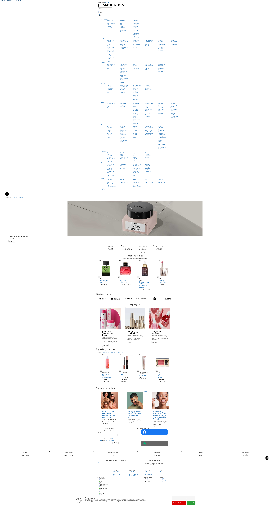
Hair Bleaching (174, 105)
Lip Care (172, 40)
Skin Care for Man (137, 164)
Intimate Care (110, 88)
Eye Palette (122, 138)
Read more (105, 423)
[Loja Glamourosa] (135, 5)
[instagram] (99, 462)
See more (105, 345)
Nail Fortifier (135, 129)
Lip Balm (109, 134)
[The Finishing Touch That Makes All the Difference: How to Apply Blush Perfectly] (160, 400)
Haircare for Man (111, 164)
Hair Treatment (136, 103)
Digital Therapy (148, 46)
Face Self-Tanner (162, 181)
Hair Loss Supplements (135, 97)
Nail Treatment (161, 68)
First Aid (109, 86)
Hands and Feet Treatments (161, 64)
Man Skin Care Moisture (136, 166)
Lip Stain (109, 136)
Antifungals (122, 92)
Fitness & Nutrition (137, 85)
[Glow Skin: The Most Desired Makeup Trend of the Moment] (109, 400)
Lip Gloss (109, 129)
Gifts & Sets (122, 20)
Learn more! (12, 242)
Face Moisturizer (123, 46)
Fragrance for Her (137, 160)
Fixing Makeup (161, 127)
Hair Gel (160, 110)
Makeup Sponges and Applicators (149, 131)
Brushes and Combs (148, 105)
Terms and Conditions (110, 440)
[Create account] (99, 14)
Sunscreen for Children (136, 183)
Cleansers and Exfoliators (136, 40)
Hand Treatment (161, 69)
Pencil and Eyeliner (122, 132)
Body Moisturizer (123, 77)
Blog (161, 471)
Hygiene (109, 85)
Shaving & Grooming (147, 164)
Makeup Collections (109, 26)
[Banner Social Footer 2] (154, 443)
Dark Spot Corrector (109, 43)
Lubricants (147, 86)
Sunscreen (109, 179)
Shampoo (109, 107)
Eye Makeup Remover (122, 142)
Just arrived (103, 191)
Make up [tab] (99, 352)
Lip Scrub (109, 130)
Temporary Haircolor (173, 111)
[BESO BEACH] (115, 299)
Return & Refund (148, 474)
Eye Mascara (123, 134)
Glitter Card (147, 473)
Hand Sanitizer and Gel (110, 91)
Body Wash (135, 65)
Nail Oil (134, 127)
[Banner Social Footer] (154, 432)
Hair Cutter (147, 116)
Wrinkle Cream (110, 51)
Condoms (147, 88)
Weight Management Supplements (135, 91)
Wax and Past (161, 107)
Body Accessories (111, 64)
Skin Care (103, 38)
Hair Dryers (147, 107)
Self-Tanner (160, 179)
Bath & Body (103, 62)
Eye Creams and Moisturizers (161, 48)
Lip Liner (109, 131)
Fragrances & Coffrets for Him (136, 36)
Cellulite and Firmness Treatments (122, 67)
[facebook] (101, 462)
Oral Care (109, 89)
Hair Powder (160, 113)
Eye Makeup (160, 40)
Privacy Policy (116, 475)
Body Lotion (109, 161)
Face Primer (160, 150)
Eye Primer (122, 137)
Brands (102, 188)
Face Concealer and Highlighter (161, 135)
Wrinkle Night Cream (110, 53)
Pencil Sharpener (149, 129)
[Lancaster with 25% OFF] (135, 318)
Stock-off (103, 189)
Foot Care (160, 67)
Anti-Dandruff (135, 109)
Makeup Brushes (149, 133)
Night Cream (123, 44)
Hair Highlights (174, 109)
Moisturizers (122, 40)
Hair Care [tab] (113, 352)
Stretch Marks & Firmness (148, 67)
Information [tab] (21, 197)
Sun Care (103, 178)
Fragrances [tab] (106, 352)
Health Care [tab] (120, 352)
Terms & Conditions (117, 474)
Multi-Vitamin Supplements (135, 100)
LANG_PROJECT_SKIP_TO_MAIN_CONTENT (10, 0)
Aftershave (109, 157)
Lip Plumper (110, 133)
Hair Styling (160, 103)
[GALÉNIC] (128, 299)
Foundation (160, 133)
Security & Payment (133, 474)
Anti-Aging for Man (137, 168)
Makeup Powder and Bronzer (161, 145)
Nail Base (135, 133)
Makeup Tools (148, 126)
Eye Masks (160, 50)
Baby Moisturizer (149, 65)
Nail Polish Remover (135, 136)
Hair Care (103, 102)
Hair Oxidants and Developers (175, 117)
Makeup (102, 124)
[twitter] (102, 462)
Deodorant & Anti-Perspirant (124, 71)
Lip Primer (109, 127)
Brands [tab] (15, 197)
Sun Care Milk (136, 185)
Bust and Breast (123, 81)
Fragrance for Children (148, 156)
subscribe (115, 442)
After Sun (147, 179)
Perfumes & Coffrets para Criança (135, 30)
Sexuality (147, 85)
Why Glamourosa (117, 473)
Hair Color (173, 103)
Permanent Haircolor (173, 114)
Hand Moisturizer (161, 71)
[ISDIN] (167, 299)
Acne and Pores (110, 46)
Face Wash (135, 47)
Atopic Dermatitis (123, 86)
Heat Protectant (136, 112)
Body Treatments (123, 64)
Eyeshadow (122, 127)
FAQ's (161, 473)
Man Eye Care (136, 172)
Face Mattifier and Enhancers (162, 138)
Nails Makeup (136, 126)
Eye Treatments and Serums (161, 45)
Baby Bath (147, 69)
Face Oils (122, 48)
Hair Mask (135, 107)
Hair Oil (134, 113)
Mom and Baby (148, 64)
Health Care (103, 84)
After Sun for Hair (124, 182)
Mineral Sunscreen (137, 186)
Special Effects (161, 129)
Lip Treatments (174, 44)
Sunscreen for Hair (124, 181)
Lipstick (109, 137)
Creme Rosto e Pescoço (110, 48)
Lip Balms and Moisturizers (174, 42)
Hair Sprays (135, 110)
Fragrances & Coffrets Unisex (136, 24)
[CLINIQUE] (103, 299)
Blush (159, 143)
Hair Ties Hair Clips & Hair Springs (148, 113)
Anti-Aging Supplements (135, 87)
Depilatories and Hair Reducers (123, 74)
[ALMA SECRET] (141, 299)
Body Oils (122, 82)
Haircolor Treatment (173, 107)
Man (102, 162)
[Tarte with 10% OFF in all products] (135, 218)
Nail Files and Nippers (148, 135)
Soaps (134, 67)
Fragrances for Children (148, 153)
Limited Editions (104, 19)
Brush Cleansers (149, 127)
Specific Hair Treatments (135, 122)
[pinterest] (100, 462)
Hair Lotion (160, 112)
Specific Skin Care (124, 85)
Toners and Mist (110, 50)
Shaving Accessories (148, 170)
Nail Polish (135, 134)
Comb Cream (161, 109)
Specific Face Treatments (136, 170)
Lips (108, 126)
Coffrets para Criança (123, 25)
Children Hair (123, 103)
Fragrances (103, 151)
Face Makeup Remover (161, 131)
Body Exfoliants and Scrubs (136, 69)
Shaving (147, 167)
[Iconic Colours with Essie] (159, 318)
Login (146, 471)
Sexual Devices (148, 89)
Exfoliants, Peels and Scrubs (136, 45)
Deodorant (109, 160)
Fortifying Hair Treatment (136, 115)
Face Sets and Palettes (161, 140)
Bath (134, 64)
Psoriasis (122, 91)
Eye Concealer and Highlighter (123, 129)
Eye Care (147, 44)
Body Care (109, 65)
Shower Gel (109, 155)
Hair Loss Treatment (135, 105)
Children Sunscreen (135, 180)
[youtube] (98, 462)
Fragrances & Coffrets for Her (136, 33)
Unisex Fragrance (124, 153)
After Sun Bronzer (149, 182)
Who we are (116, 471)
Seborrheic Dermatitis (122, 88)
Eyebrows (122, 136)
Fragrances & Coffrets (136, 21)
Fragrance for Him (111, 158)
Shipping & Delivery (133, 475)
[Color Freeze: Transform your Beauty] (110, 318)
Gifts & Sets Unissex (122, 28)
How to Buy (131, 473)
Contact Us (131, 471)
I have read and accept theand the (107, 439)
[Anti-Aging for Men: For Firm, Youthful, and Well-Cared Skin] (135, 400)
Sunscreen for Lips (111, 186)
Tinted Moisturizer (124, 47)
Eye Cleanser (161, 41)
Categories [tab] (8, 197)
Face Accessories (149, 40)
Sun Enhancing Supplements (136, 94)
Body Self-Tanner (162, 182)
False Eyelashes (123, 140)
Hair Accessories (149, 103)
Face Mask (109, 55)
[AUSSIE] (154, 299)
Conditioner (122, 106)
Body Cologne (123, 69)
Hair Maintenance (111, 103)
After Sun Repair (149, 181)
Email (99, 433)
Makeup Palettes (111, 29)
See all (145, 391)
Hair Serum (135, 117)
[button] (5, 222)
